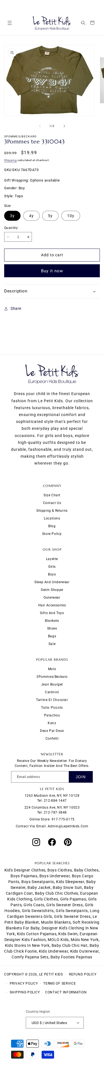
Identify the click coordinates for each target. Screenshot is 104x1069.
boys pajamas (24, 876)
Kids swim (67, 934)
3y (12, 216)
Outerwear (52, 597)
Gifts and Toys (52, 613)
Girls (52, 567)
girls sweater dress (64, 905)
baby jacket (39, 887)
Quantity (11, 228)
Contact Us (52, 503)
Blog (51, 526)
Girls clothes (46, 899)
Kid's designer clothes (24, 870)
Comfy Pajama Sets (30, 957)
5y (50, 216)
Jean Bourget (52, 684)
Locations (52, 518)
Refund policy (82, 974)
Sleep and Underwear (51, 582)
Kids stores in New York (27, 945)
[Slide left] (40, 126)
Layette (52, 559)
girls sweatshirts (38, 910)
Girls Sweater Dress (72, 916)
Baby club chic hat (70, 945)
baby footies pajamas (71, 957)
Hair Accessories (52, 605)
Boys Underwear (54, 876)
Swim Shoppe (52, 590)
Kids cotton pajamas (36, 934)
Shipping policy (25, 992)
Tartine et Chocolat (52, 700)
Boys (52, 574)
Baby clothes (86, 870)
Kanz (52, 723)
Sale (52, 644)
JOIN (81, 777)
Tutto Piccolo (52, 708)
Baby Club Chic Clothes (56, 893)
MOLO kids (58, 939)
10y (70, 216)
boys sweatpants (37, 881)
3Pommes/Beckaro (52, 677)
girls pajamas (73, 899)
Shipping (10, 160)
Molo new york (85, 939)
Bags (52, 636)
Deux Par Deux (52, 731)
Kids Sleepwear (70, 881)
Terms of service (59, 983)
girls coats (34, 905)
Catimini (52, 692)
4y (31, 216)
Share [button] (16, 308)
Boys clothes (59, 870)
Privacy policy (24, 983)
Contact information (66, 992)
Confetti (52, 738)
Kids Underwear (53, 951)
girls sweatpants (72, 910)
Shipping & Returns (52, 511)
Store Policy (52, 534)
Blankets (52, 621)
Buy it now (52, 270)
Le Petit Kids (51, 974)
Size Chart (52, 495)
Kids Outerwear (84, 951)
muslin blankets (56, 922)
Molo (52, 669)
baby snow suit (67, 887)
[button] (9, 22)
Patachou (52, 715)
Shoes (52, 628)
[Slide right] (64, 126)
